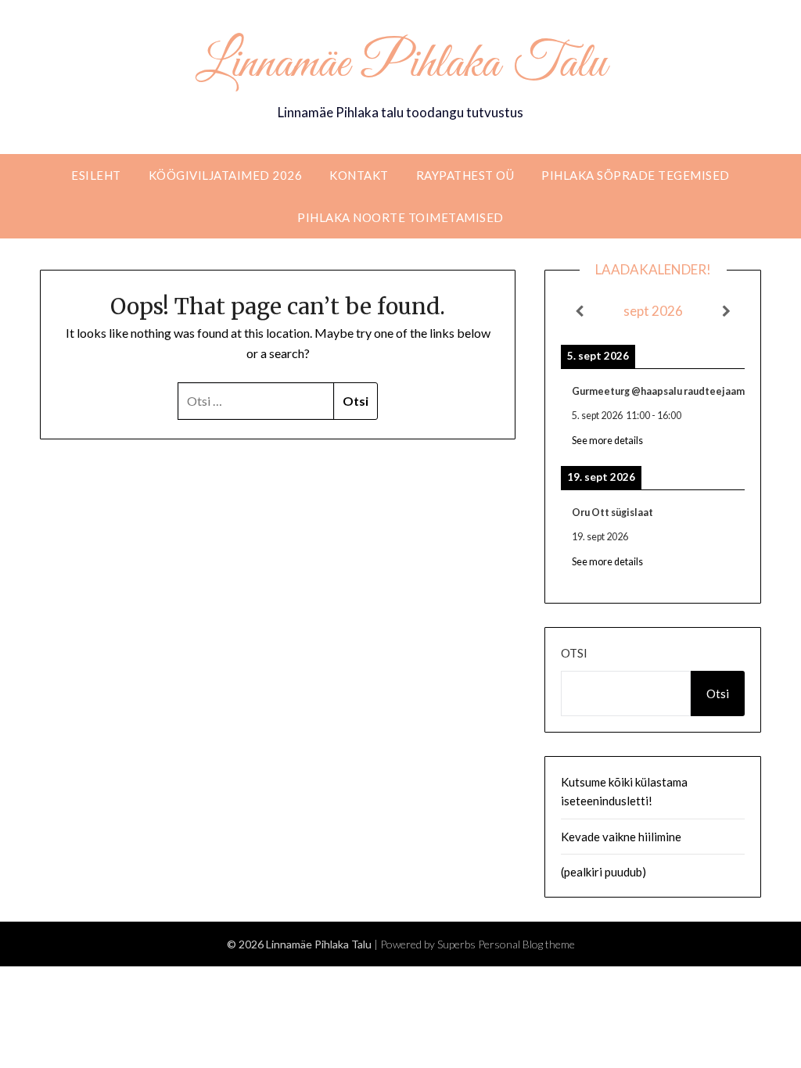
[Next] (726, 311)
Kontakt (359, 175)
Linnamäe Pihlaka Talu (401, 65)
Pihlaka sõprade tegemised (635, 175)
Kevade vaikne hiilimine (621, 837)
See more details (607, 440)
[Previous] (579, 311)
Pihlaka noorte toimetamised (400, 217)
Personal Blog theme (526, 944)
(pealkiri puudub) (603, 872)
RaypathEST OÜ (465, 175)
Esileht (96, 175)
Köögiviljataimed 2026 (226, 175)
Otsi (574, 653)
